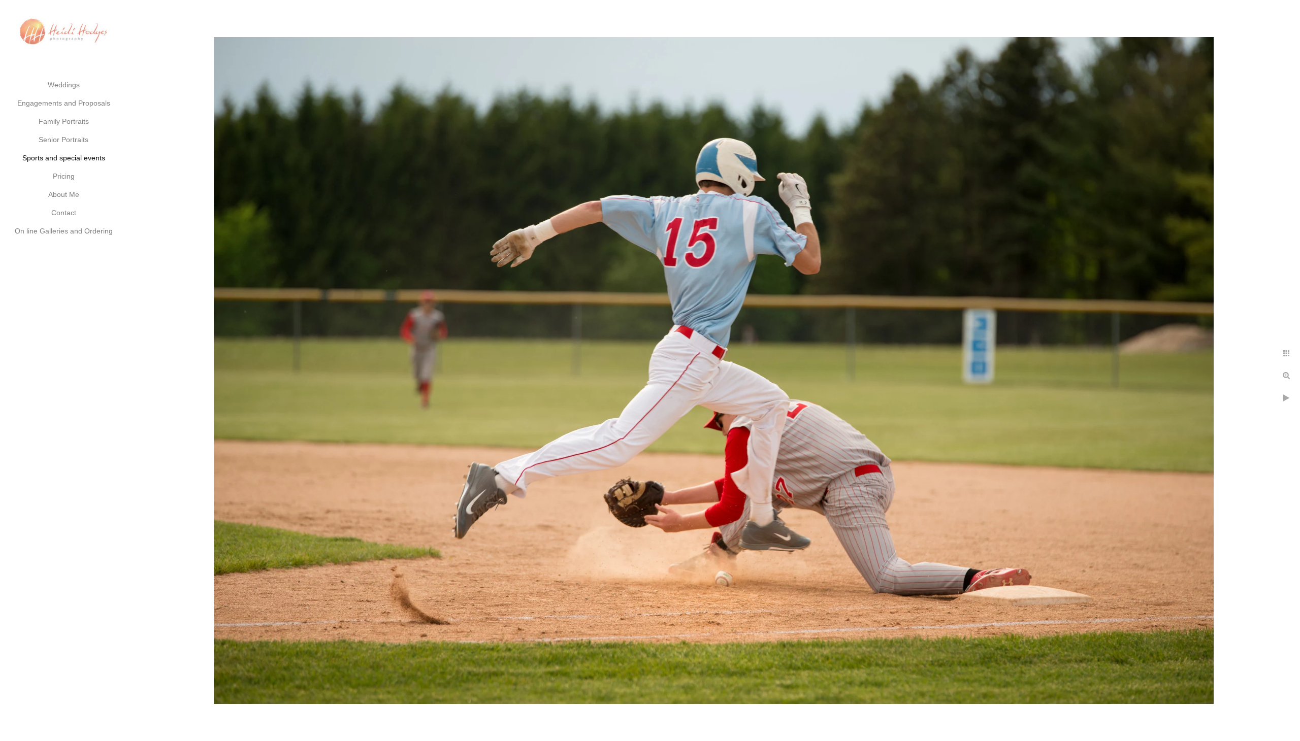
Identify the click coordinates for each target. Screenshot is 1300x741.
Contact (63, 213)
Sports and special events (63, 158)
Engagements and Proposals (63, 103)
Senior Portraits (63, 140)
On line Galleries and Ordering (64, 231)
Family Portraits (64, 121)
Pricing (64, 176)
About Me (63, 194)
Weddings (64, 85)
